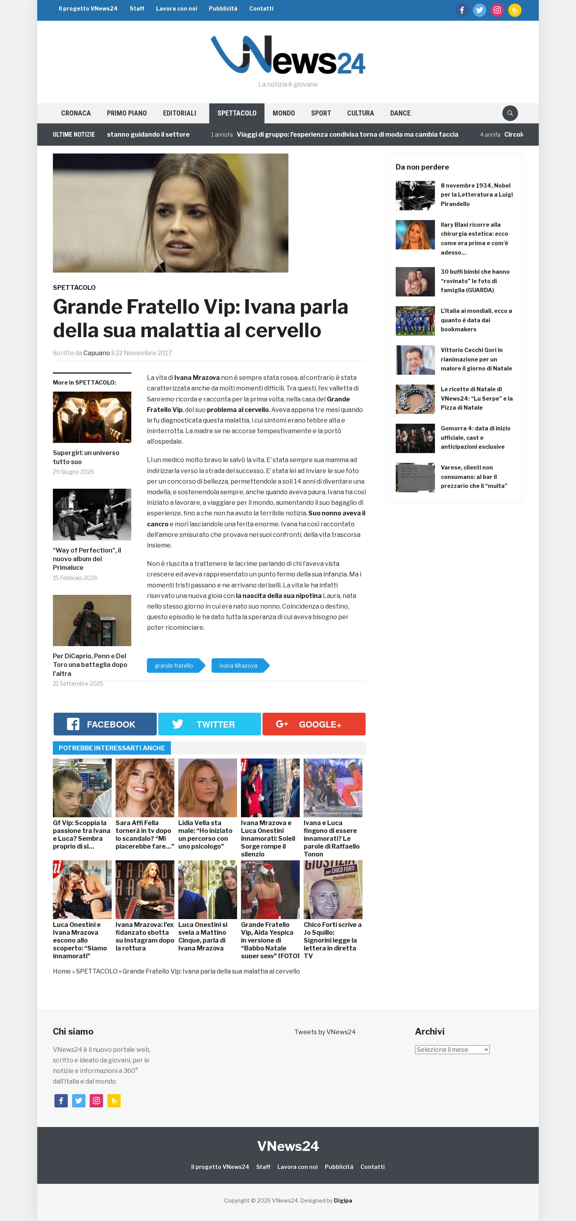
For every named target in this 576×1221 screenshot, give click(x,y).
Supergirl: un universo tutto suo (86, 457)
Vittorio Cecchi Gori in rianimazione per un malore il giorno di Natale (476, 359)
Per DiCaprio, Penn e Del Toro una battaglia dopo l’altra (90, 664)
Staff (137, 8)
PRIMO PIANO (127, 113)
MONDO (284, 113)
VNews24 (288, 1146)
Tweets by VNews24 (325, 1032)
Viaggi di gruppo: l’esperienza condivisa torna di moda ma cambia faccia (316, 134)
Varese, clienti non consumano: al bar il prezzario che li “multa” (474, 476)
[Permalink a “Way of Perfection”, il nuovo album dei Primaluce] (92, 517)
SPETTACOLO (237, 113)
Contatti (261, 8)
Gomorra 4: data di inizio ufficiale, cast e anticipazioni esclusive (476, 437)
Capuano (96, 353)
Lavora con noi (176, 8)
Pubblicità (223, 8)
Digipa (343, 1200)
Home (62, 971)
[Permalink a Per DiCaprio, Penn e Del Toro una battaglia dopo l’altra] (92, 623)
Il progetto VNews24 (88, 8)
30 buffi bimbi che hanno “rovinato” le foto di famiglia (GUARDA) (475, 281)
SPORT (321, 113)
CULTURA (360, 113)
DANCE (400, 113)
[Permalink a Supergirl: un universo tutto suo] (92, 420)
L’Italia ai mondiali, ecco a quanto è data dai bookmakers (476, 320)
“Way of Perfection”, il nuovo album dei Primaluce (87, 559)
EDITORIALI (179, 113)
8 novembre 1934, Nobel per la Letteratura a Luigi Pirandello (477, 195)
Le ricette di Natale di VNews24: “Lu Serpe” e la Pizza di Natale (477, 398)
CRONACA (76, 113)
